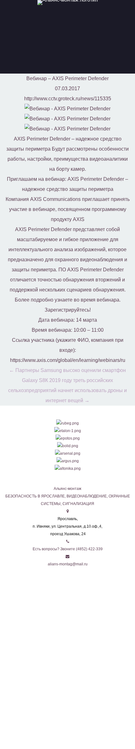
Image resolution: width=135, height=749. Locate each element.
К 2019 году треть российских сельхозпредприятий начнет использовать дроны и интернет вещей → (67, 390)
